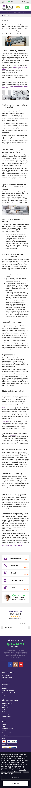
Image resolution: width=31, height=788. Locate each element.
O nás (3, 726)
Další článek (18, 545)
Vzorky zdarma (6, 675)
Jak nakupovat (6, 682)
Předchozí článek (7, 545)
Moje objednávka (6, 716)
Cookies (4, 711)
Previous (2, 627)
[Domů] (3, 15)
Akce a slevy (5, 714)
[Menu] (25, 2)
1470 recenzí (18, 618)
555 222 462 (20, 596)
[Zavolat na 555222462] (8, 2)
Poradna (4, 688)
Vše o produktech (6, 679)
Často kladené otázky (8, 690)
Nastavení (15, 778)
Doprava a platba (6, 705)
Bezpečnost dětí (6, 733)
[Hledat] (5, 2)
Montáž (4, 686)
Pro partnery (5, 735)
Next (29, 627)
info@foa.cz (19, 597)
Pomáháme (5, 730)
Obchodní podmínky (7, 703)
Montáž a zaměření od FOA (9, 692)
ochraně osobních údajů (14, 772)
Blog (3, 695)
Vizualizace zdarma (7, 677)
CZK (12, 2)
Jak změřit (5, 684)
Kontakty (4, 724)
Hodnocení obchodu (7, 728)
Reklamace (5, 707)
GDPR (3, 709)
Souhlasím (15, 783)
